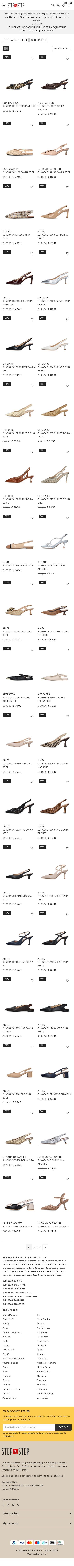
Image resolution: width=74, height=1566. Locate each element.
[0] (63, 5)
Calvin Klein (8, 1349)
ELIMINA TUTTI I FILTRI (15, 40)
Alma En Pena (10, 1397)
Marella (41, 1323)
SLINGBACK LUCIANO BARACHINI (20, 1296)
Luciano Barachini (11, 1389)
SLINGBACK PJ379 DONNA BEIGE (18, 172)
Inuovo (6, 1393)
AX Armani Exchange (13, 1358)
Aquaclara (42, 1389)
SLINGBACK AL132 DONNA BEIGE (54, 172)
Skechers (41, 1376)
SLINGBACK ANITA (12, 1281)
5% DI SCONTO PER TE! (16, 1411)
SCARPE (33, 30)
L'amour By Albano (12, 1332)
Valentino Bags (10, 1362)
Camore (6, 1376)
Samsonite (42, 1397)
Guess (6, 1380)
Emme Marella (10, 1315)
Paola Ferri (42, 1358)
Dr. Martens (43, 1336)
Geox (5, 1367)
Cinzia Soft (8, 1319)
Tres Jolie (41, 1380)
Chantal (41, 1354)
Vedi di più (37, 24)
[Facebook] (3, 1505)
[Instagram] (8, 1505)
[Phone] (18, 1505)
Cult (39, 1315)
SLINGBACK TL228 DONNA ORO (18, 1160)
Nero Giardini (43, 1319)
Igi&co (40, 1349)
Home (23, 30)
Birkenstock (43, 1341)
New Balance (43, 1328)
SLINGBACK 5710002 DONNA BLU (54, 1094)
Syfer (44, 1554)
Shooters (41, 1384)
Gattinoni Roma (45, 1393)
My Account (10, 1523)
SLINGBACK (47, 30)
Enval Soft (42, 1345)
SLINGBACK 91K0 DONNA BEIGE (18, 565)
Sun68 (6, 1354)
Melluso (7, 1384)
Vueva (5, 1371)
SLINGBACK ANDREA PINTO (17, 1292)
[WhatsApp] (13, 1505)
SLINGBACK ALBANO (14, 1300)
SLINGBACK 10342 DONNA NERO (19, 106)
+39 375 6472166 (10, 1489)
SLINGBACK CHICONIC (14, 1288)
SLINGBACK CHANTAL (14, 1284)
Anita (5, 1328)
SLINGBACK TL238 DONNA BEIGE (54, 1226)
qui (13, 1436)
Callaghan (42, 1332)
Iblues (6, 1345)
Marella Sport (44, 1367)
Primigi (6, 1323)
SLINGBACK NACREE (13, 1304)
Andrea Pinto (43, 1371)
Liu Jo (5, 1341)
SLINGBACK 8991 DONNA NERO (18, 1226)
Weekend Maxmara (46, 1362)
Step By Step (58, 1267)
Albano (6, 1336)
